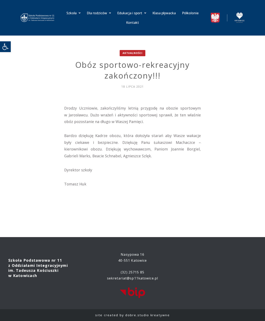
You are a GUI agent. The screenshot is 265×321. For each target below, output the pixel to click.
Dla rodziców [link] (97, 13)
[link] (5, 46)
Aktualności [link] (132, 53)
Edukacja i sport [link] (129, 13)
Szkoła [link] (71, 13)
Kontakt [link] (132, 22)
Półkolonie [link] (190, 13)
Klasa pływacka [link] (164, 13)
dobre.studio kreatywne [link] (147, 315)
